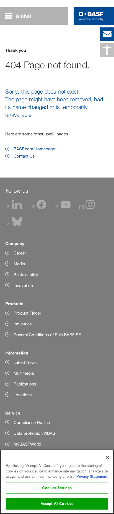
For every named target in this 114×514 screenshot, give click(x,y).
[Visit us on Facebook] (38, 208)
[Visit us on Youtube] (63, 208)
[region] (57, 482)
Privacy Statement (92, 476)
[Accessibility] (107, 50)
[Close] (107, 457)
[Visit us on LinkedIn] (14, 208)
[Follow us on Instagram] (87, 208)
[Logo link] (91, 16)
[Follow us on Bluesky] (14, 225)
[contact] (107, 34)
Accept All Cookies (57, 503)
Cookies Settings (57, 487)
